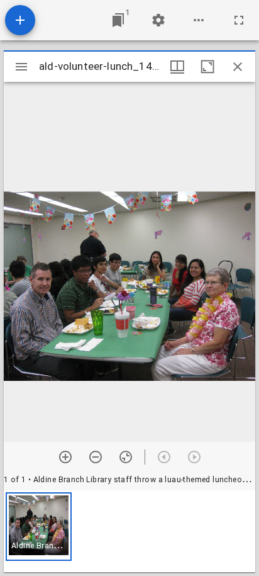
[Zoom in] (65, 457)
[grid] (129, 531)
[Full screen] (239, 20)
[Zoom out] (95, 457)
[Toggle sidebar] (21, 67)
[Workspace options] (199, 20)
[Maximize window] (207, 67)
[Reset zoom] (126, 457)
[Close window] (238, 67)
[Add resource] (20, 20)
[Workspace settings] (158, 20)
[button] (39, 526)
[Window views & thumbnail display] (177, 67)
